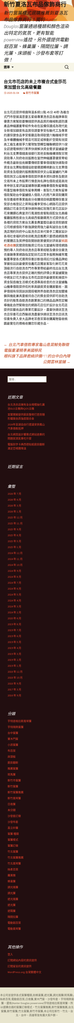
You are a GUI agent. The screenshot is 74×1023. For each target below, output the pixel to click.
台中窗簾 (13, 733)
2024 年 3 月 (14, 606)
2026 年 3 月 (14, 505)
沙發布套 (13, 822)
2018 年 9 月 (14, 683)
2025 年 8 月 (14, 535)
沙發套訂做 (14, 816)
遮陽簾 (12, 911)
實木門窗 (13, 739)
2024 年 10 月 (15, 565)
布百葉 (12, 750)
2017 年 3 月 (14, 689)
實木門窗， (40, 999)
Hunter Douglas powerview (28, 1003)
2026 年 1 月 (14, 511)
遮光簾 (12, 905)
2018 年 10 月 (15, 677)
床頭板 (12, 756)
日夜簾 (12, 804)
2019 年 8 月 (14, 624)
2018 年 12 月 (15, 671)
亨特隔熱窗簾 (16, 727)
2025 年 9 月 (14, 529)
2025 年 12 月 (15, 517)
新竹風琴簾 (14, 798)
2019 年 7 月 (14, 630)
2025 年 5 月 (14, 541)
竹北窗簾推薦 (16, 857)
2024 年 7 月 (14, 582)
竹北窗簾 (13, 851)
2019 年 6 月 (14, 636)
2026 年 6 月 (14, 499)
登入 (10, 954)
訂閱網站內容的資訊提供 (22, 960)
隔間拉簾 (13, 917)
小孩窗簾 (13, 744)
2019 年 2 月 (14, 660)
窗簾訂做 (13, 845)
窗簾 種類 (13, 833)
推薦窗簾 (13, 768)
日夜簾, (29, 999)
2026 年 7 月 (14, 493)
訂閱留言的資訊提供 (19, 966)
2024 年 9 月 (14, 571)
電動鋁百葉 (14, 922)
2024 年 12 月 (15, 553)
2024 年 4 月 (14, 600)
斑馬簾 (12, 774)
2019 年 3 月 (14, 654)
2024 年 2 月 (14, 612)
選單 (7, 67)
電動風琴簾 (14, 928)
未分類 (12, 810)
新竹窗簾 (13, 786)
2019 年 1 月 (14, 665)
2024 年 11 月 (15, 559)
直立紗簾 (13, 828)
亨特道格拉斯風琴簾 (19, 721)
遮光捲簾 (13, 899)
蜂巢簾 (12, 881)
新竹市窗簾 (32, 93)
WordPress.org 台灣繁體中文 (24, 972)
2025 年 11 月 (15, 523)
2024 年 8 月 (14, 576)
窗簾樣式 (13, 839)
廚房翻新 (13, 762)
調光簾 (12, 893)
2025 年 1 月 (14, 547)
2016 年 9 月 (14, 695)
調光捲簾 (13, 887)
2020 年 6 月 (14, 618)
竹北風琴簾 (14, 863)
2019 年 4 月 (14, 648)
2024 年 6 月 (14, 588)
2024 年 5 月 (14, 594)
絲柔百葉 (13, 869)
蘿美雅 (12, 875)
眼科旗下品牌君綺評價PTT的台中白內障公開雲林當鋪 (37, 359)
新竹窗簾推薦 (16, 792)
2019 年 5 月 (14, 642)
